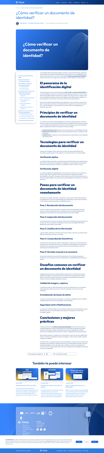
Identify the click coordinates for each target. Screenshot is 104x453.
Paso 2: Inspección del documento (28, 97)
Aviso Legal (85, 450)
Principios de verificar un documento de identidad (24, 80)
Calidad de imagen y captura (27, 114)
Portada (18, 8)
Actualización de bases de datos (27, 116)
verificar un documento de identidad (76, 76)
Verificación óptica (24, 86)
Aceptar (79, 441)
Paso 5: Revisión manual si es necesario (27, 107)
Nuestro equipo (26, 427)
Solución (58, 2)
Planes (70, 2)
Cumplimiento (76, 2)
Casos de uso (64, 2)
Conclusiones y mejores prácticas (26, 120)
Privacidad (59, 450)
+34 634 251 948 (40, 423)
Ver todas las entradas (61, 354)
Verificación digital (25, 88)
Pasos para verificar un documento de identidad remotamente (26, 91)
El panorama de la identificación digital (26, 76)
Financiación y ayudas (28, 429)
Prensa (24, 431)
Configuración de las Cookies (75, 450)
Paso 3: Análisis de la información (25, 100)
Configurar (87, 441)
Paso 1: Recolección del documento (25, 95)
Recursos (83, 2)
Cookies (65, 450)
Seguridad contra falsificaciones (27, 118)
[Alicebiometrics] (20, 2)
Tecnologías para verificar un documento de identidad (25, 84)
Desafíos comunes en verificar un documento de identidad (26, 111)
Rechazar (95, 441)
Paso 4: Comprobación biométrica (25, 104)
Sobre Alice (25, 425)
